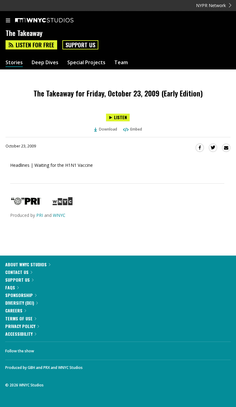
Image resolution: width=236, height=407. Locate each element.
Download (108, 129)
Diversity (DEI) (19, 302)
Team (121, 63)
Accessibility (19, 334)
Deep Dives (45, 63)
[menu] (8, 21)
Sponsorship (19, 295)
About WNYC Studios (26, 264)
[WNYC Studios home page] (52, 20)
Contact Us (17, 272)
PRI (39, 215)
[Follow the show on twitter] (62, 349)
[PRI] (26, 203)
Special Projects (86, 63)
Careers (13, 310)
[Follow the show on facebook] (45, 349)
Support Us (80, 45)
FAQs (10, 287)
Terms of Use (19, 318)
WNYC (59, 215)
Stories (14, 63)
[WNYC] (63, 203)
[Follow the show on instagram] (78, 349)
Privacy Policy (20, 326)
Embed (136, 129)
